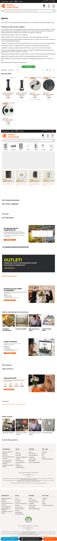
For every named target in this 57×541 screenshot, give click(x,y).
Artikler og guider (32, 458)
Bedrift (11, 1)
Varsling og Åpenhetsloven (34, 462)
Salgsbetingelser (19, 465)
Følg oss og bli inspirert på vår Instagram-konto (13, 404)
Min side (30, 451)
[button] (28, 519)
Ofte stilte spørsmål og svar (8, 456)
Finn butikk (4, 458)
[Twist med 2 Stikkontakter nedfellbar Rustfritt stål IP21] (35, 85)
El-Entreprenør (4, 1)
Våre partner (18, 455)
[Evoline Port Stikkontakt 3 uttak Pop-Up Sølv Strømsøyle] (22, 85)
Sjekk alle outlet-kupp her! (9, 276)
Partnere (21, 1)
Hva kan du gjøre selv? (7, 460)
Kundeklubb (31, 457)
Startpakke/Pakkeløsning (47, 458)
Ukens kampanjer (32, 453)
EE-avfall (17, 464)
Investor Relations (19, 460)
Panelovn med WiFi (21, 329)
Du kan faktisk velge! (47, 432)
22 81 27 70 (29, 476)
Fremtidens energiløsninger (6, 329)
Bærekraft (18, 458)
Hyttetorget (44, 451)
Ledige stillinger (32, 460)
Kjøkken (43, 457)
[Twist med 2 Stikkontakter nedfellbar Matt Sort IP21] (49, 85)
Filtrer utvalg (28, 66)
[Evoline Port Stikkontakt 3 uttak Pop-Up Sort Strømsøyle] (8, 85)
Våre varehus (18, 453)
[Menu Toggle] (2, 11)
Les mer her (34, 479)
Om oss (17, 451)
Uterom (43, 453)
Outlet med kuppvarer (33, 455)
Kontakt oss (5, 455)
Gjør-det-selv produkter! (8, 432)
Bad (43, 455)
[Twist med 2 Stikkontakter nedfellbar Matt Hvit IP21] (8, 110)
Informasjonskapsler (20, 467)
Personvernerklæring (20, 462)
